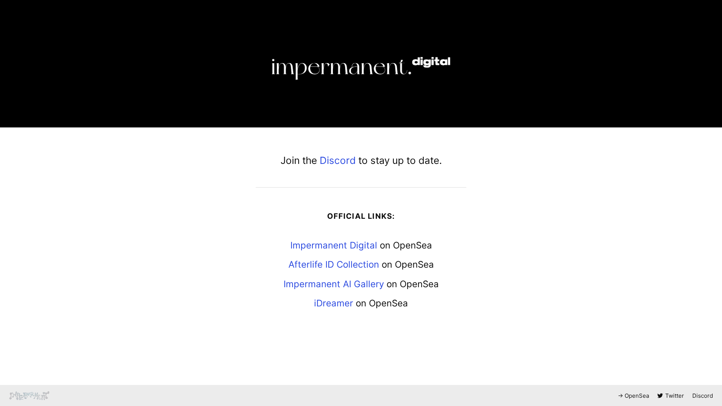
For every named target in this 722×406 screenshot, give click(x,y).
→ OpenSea (633, 395)
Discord (338, 160)
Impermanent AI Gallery (334, 284)
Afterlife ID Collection (333, 264)
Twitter (674, 395)
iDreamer (333, 303)
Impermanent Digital (333, 245)
